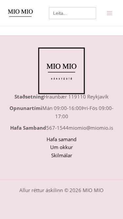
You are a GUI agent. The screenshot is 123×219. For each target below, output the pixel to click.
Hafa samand (61, 139)
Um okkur (61, 147)
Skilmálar (61, 155)
